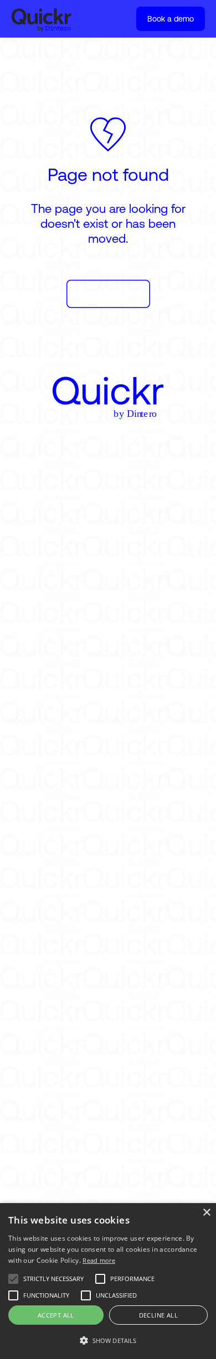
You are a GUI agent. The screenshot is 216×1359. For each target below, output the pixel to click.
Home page (108, 294)
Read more (99, 1260)
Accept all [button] (56, 1315)
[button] (108, 1340)
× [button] (206, 1213)
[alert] (108, 1281)
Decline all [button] (158, 1315)
